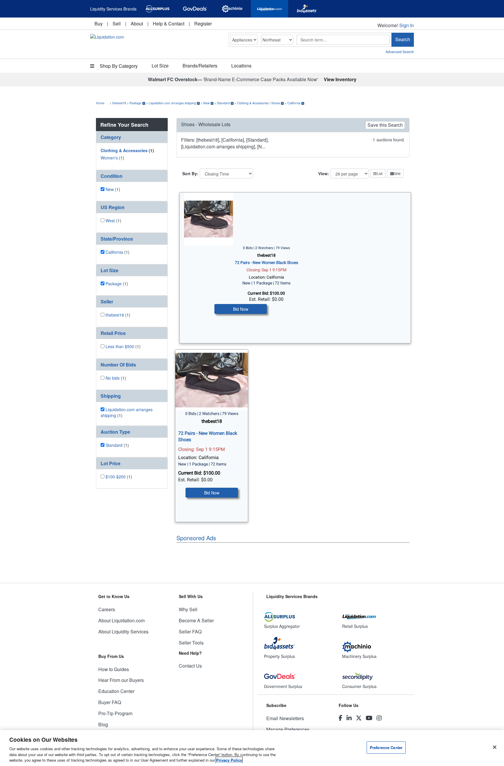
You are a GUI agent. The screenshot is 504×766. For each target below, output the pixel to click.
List (379, 173)
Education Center (116, 691)
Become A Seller (196, 620)
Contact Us (190, 665)
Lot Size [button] (160, 65)
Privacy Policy (229, 760)
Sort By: (190, 173)
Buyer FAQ (109, 702)
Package (135, 103)
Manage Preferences (287, 729)
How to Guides (113, 669)
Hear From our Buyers (121, 680)
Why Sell (188, 609)
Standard (223, 103)
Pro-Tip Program (115, 713)
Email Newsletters (285, 718)
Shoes (275, 103)
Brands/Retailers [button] (200, 65)
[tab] (131, 137)
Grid (397, 173)
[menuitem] (98, 23)
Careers (106, 609)
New (206, 103)
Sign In (406, 25)
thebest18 (119, 103)
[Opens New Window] (157, 9)
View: (323, 173)
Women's (109, 158)
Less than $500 (120, 346)
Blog (103, 724)
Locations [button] (241, 65)
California (293, 103)
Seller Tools (191, 642)
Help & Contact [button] (168, 23)
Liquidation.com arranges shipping (172, 103)
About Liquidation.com (121, 620)
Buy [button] (98, 23)
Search (402, 39)
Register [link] (203, 23)
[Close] (494, 747)
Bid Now (240, 309)
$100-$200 (116, 477)
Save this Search (385, 124)
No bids (113, 378)
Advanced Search (400, 51)
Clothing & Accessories (253, 103)
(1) (127, 150)
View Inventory (340, 79)
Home (100, 103)
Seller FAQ (190, 631)
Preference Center (386, 747)
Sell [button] (117, 23)
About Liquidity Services (123, 631)
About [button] (137, 23)
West (110, 220)
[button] (132, 137)
